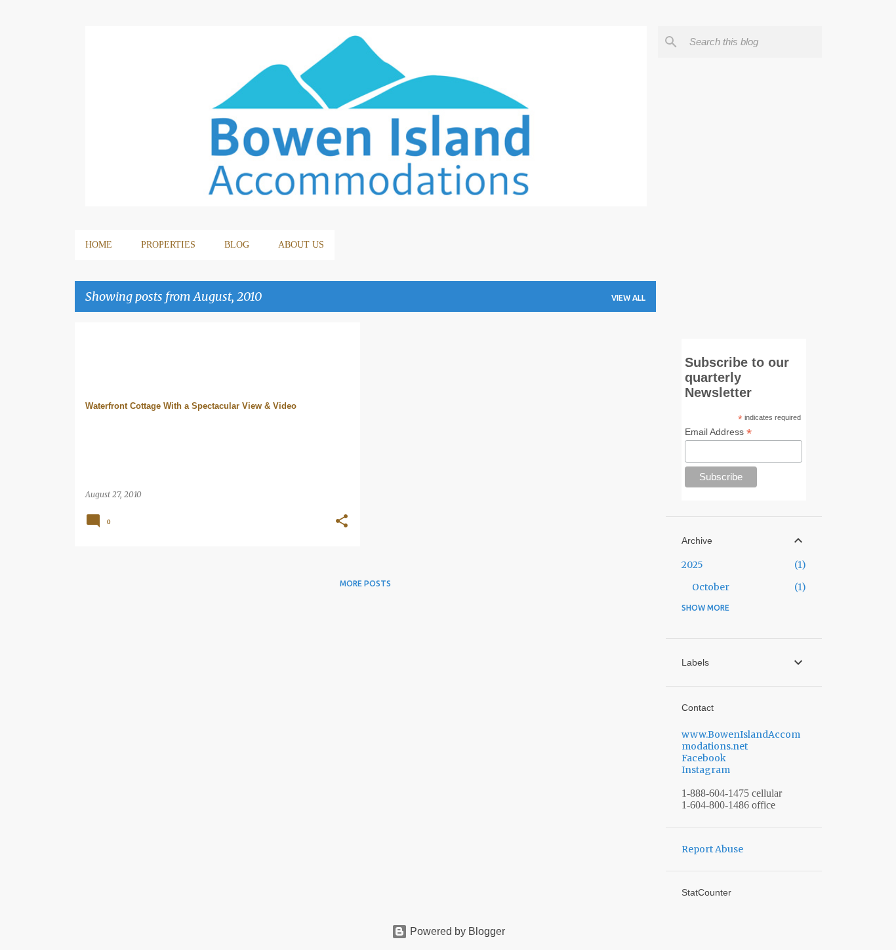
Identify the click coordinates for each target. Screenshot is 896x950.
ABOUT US (301, 245)
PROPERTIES (168, 245)
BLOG (236, 245)
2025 (692, 565)
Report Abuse (712, 849)
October (710, 587)
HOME (98, 245)
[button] (342, 522)
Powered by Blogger (456, 931)
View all (628, 298)
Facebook (704, 758)
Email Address (718, 432)
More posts (365, 583)
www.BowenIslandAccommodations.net (741, 740)
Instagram (706, 770)
